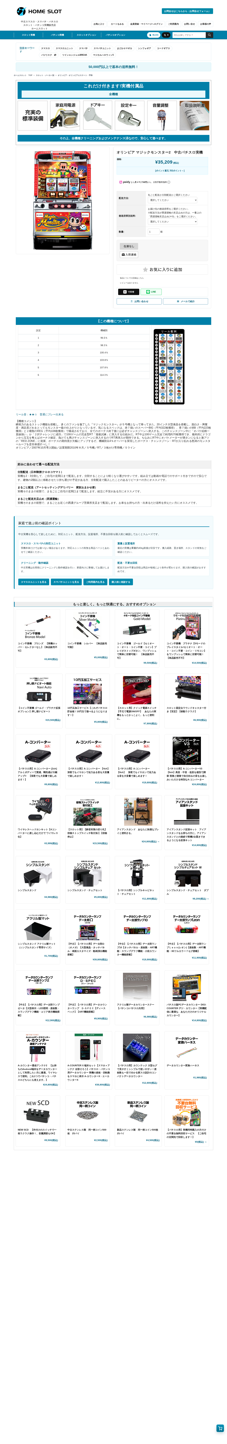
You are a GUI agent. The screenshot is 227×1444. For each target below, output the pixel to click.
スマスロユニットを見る (34, 582)
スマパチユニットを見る (66, 582)
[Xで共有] (128, 292)
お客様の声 (205, 24)
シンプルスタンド (28, 890)
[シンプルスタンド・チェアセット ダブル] (188, 872)
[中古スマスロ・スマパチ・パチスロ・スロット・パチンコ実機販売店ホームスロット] (41, 11)
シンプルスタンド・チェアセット (86, 890)
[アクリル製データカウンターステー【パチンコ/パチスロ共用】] (137, 987)
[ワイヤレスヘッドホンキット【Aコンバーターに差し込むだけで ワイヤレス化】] (38, 812)
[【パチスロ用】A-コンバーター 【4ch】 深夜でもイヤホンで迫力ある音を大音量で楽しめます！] (88, 751)
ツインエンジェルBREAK (74, 55)
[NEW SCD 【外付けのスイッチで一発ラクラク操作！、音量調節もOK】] (38, 1112)
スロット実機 (28, 35)
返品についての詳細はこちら (132, 278)
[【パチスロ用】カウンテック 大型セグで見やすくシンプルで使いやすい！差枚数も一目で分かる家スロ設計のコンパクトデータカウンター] (137, 1048)
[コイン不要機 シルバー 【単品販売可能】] (87, 626)
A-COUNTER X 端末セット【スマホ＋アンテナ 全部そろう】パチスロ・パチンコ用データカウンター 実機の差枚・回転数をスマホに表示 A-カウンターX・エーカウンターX (88, 1072)
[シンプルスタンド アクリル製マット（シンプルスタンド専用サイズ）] (38, 926)
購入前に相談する (121, 582)
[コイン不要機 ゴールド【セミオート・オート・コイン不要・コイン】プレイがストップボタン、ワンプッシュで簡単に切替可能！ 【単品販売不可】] (137, 626)
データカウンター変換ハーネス (183, 1065)
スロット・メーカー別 (45, 75)
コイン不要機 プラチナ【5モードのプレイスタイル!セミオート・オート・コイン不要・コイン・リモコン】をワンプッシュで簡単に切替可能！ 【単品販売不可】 (186, 650)
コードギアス (163, 48)
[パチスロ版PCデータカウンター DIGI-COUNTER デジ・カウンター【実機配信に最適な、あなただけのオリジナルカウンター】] (187, 987)
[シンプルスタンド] (38, 872)
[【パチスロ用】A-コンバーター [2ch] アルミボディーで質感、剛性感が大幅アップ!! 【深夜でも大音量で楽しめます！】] (38, 751)
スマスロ (45, 48)
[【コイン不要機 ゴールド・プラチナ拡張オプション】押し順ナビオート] (39, 690)
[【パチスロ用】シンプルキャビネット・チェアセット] (137, 872)
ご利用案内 (173, 24)
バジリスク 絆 (48, 55)
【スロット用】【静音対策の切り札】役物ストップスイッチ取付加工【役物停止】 (87, 833)
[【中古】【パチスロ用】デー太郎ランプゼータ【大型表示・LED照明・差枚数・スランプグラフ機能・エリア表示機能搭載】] (39, 987)
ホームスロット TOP (23, 75)
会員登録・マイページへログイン (146, 24)
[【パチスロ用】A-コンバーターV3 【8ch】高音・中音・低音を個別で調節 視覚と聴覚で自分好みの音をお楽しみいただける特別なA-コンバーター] (187, 751)
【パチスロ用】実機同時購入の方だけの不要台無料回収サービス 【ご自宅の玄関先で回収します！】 (186, 1133)
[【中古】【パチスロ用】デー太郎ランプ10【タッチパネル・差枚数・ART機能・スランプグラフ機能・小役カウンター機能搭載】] (137, 926)
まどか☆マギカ (124, 48)
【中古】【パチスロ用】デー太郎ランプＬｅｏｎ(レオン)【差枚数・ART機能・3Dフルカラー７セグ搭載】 (186, 947)
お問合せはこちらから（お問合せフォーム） (187, 11)
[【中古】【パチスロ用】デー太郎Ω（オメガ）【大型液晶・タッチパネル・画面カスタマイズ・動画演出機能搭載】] (87, 926)
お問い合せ (189, 24)
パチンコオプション (115, 35)
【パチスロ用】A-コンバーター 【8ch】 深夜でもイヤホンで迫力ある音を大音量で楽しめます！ (136, 772)
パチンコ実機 (57, 35)
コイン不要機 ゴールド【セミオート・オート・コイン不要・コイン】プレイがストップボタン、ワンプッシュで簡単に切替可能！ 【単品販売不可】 (137, 650)
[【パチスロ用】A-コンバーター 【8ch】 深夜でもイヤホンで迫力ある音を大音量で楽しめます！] (137, 751)
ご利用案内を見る (95, 582)
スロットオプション (86, 35)
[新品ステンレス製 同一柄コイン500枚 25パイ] (138, 1112)
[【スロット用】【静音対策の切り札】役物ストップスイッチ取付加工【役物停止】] (87, 812)
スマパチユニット (102, 48)
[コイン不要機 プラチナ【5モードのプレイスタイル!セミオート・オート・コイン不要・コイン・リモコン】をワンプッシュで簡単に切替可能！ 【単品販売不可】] (187, 626)
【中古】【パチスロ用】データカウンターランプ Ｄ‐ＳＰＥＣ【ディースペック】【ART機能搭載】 (87, 1008)
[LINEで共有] (151, 292)
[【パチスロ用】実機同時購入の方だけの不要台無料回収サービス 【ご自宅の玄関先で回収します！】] (187, 1112)
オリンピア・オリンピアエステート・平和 (75, 75)
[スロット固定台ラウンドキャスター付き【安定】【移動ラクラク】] (187, 690)
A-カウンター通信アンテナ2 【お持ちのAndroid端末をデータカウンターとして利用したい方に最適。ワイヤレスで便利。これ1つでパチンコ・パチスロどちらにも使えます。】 (37, 1072)
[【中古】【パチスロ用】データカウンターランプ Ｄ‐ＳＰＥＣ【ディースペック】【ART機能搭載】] (87, 987)
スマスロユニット (64, 48)
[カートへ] (220, 1428)
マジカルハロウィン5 (103, 55)
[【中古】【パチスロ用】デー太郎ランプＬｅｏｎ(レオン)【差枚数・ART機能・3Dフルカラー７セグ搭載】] (187, 926)
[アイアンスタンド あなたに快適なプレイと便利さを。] (138, 812)
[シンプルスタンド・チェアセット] (87, 872)
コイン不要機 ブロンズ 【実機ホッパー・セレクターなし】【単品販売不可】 (37, 647)
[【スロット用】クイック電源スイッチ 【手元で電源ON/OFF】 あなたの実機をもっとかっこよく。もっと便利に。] (137, 690)
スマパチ (83, 48)
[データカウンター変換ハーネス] (187, 1048)
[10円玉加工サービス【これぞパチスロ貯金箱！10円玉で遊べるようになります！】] (87, 690)
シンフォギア (144, 48)
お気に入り (99, 24)
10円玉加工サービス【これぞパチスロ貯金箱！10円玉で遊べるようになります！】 (87, 711)
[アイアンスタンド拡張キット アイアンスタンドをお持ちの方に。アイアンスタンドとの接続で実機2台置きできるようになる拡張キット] (187, 812)
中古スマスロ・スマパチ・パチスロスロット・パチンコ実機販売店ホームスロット (39, 25)
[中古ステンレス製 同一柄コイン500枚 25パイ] (87, 1112)
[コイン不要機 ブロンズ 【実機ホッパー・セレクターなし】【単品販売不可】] (38, 626)
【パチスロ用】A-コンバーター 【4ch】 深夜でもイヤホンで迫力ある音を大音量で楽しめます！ (89, 772)
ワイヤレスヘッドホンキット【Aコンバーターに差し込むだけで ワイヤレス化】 (38, 833)
